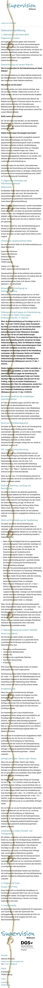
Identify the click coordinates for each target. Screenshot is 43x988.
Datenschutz (5, 985)
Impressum (5, 982)
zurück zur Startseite (8, 23)
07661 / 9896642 (10, 964)
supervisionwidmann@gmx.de (12, 961)
